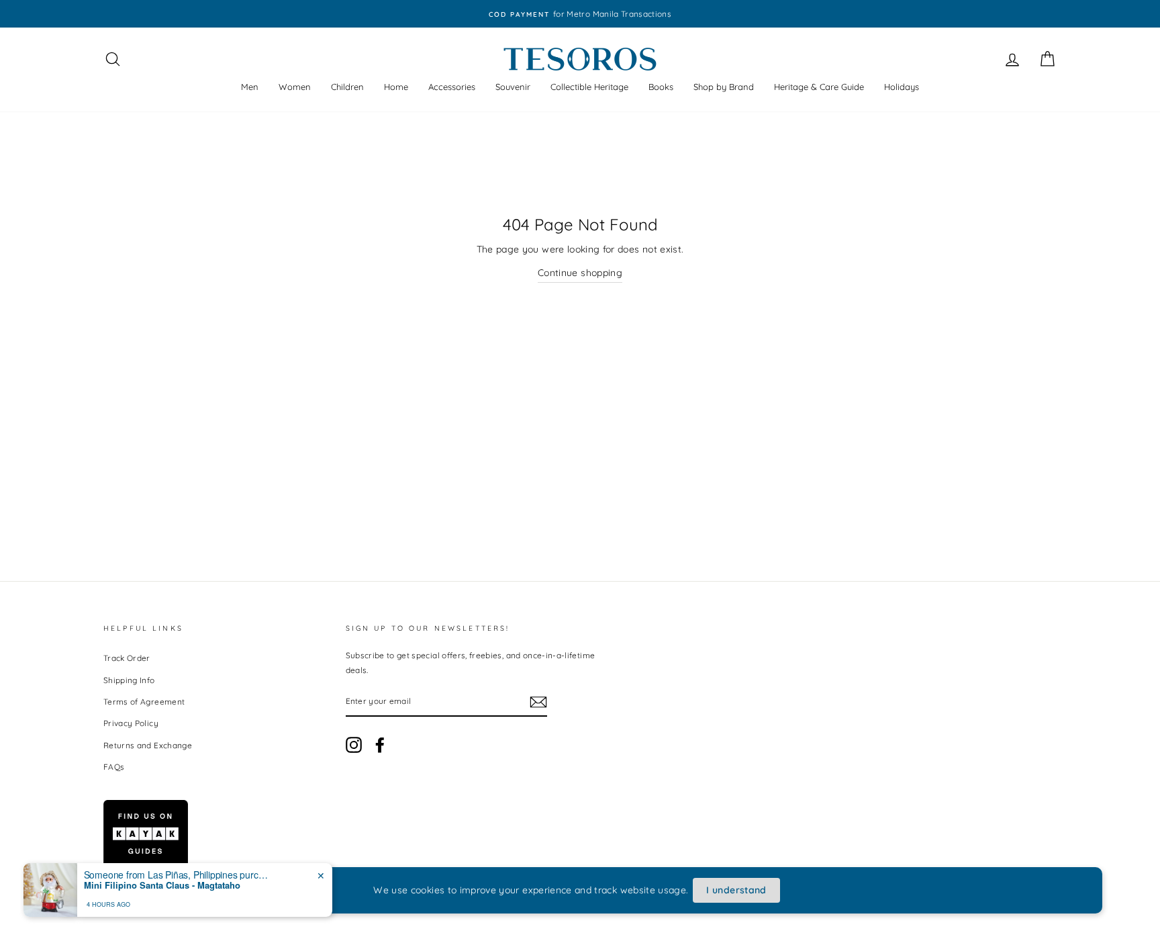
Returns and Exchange (147, 745)
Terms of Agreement (144, 702)
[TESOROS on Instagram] (354, 745)
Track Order (126, 658)
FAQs (113, 767)
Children (347, 86)
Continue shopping (580, 273)
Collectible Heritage (589, 86)
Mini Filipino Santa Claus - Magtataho (162, 885)
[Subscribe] (538, 701)
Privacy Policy (130, 723)
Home (396, 86)
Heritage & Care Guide (819, 86)
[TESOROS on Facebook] (380, 745)
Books (660, 86)
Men (249, 86)
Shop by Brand (723, 86)
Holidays (901, 86)
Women (295, 86)
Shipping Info (129, 680)
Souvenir (512, 86)
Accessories (451, 86)
